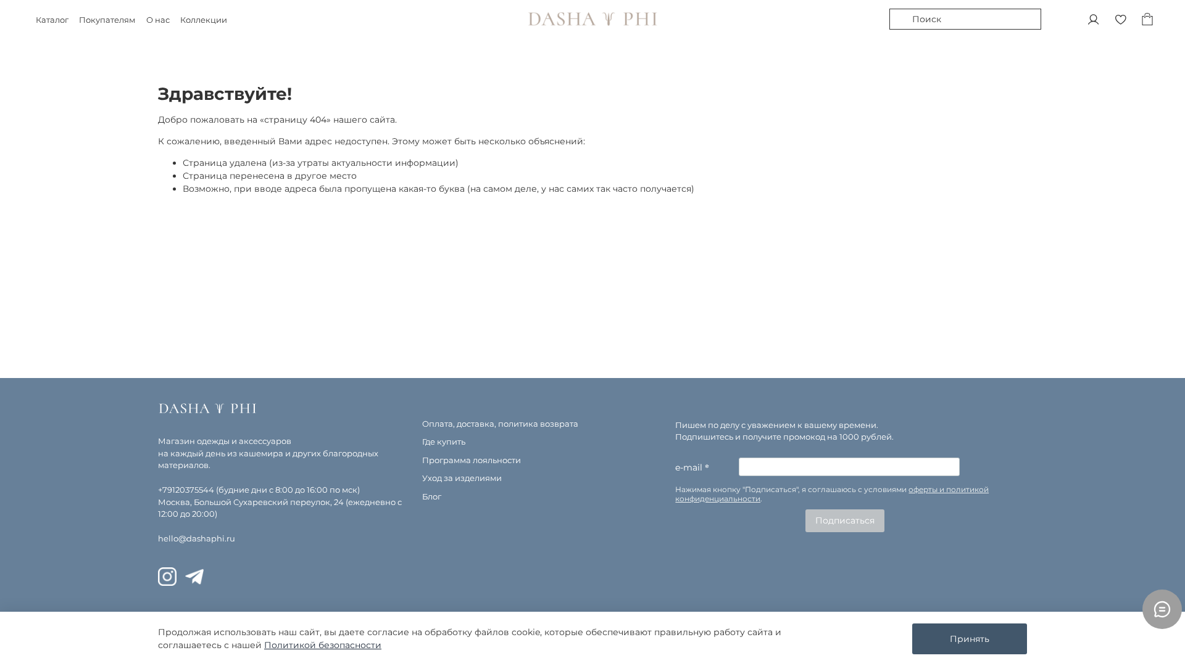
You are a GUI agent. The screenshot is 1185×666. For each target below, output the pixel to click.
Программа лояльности (471, 460)
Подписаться (845, 520)
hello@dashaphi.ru (196, 538)
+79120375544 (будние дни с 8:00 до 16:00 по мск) (259, 490)
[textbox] (841, 494)
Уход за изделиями (462, 478)
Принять (969, 638)
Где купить (443, 441)
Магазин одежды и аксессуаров (224, 441)
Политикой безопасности (322, 645)
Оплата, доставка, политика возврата (500, 424)
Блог (431, 496)
